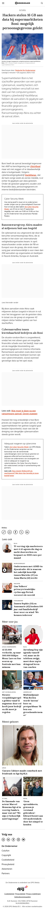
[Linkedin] (8, 839)
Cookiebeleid (9, 894)
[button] (33, 894)
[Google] (3, 839)
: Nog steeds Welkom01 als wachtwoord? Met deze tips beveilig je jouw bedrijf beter (21, 473)
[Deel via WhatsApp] (10, 532)
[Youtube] (23, 839)
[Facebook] (13, 839)
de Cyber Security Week (19, 447)
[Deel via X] (21, 532)
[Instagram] (18, 839)
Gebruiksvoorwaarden (22, 897)
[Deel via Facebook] (15, 532)
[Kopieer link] (4, 532)
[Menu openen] (3, 3)
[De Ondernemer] (22, 3)
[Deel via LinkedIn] (27, 532)
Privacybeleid (20, 894)
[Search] (41, 3)
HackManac (30, 175)
